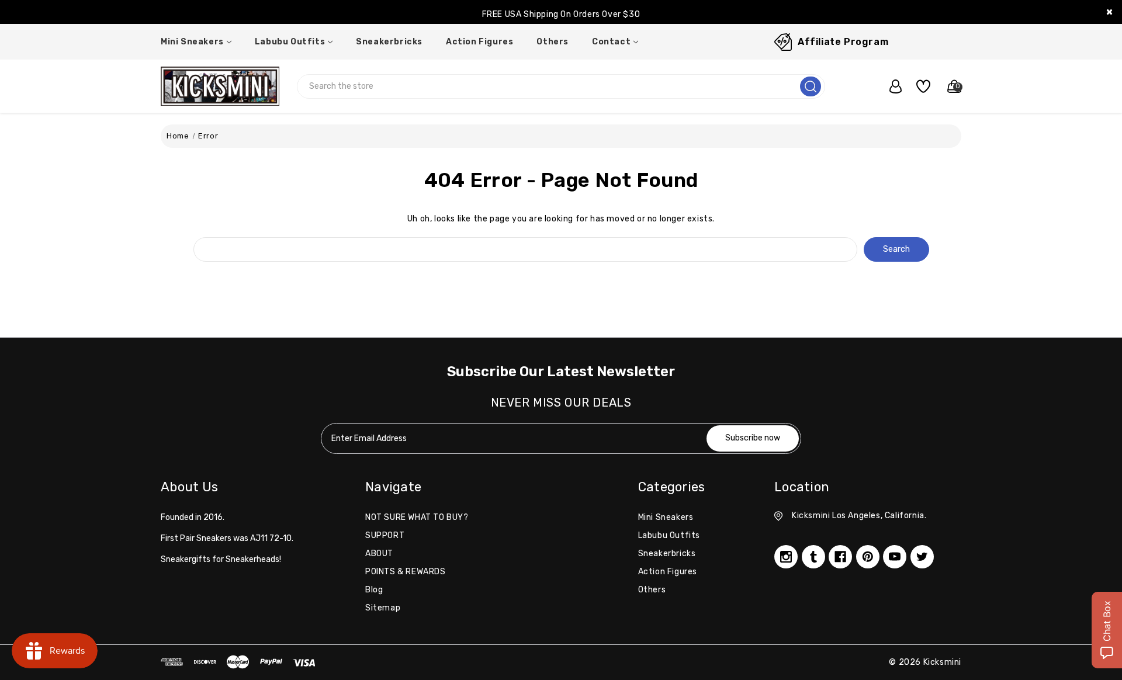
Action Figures (479, 42)
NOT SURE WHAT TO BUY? (417, 517)
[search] (810, 86)
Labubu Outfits (290, 42)
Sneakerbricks (389, 42)
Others (552, 42)
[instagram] (786, 556)
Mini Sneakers (192, 42)
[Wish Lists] (919, 86)
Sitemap (382, 608)
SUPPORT (384, 535)
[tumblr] (813, 556)
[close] (1109, 12)
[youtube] (894, 556)
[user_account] (889, 86)
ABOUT (379, 553)
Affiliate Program (843, 41)
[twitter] (922, 556)
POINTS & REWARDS (405, 572)
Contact (611, 42)
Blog (374, 590)
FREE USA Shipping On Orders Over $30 (561, 14)
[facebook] (840, 556)
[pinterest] (867, 556)
